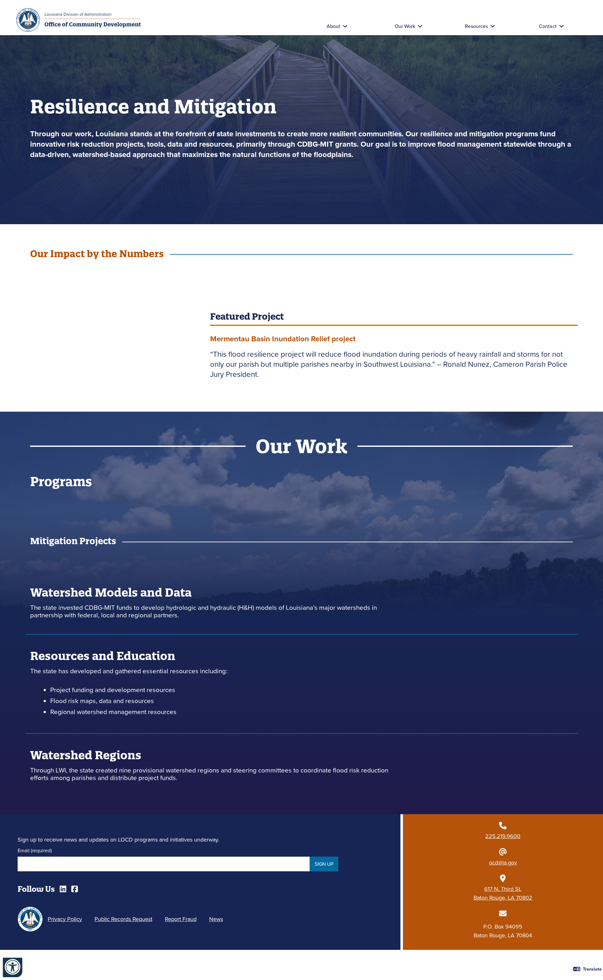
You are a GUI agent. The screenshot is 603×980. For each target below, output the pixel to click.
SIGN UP (324, 863)
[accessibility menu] (12, 967)
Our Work (405, 26)
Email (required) (35, 850)
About (333, 26)
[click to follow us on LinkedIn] (63, 889)
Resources (476, 26)
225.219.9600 (502, 836)
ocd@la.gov (503, 862)
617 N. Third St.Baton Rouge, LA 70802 (503, 893)
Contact (548, 26)
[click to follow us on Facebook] (74, 889)
